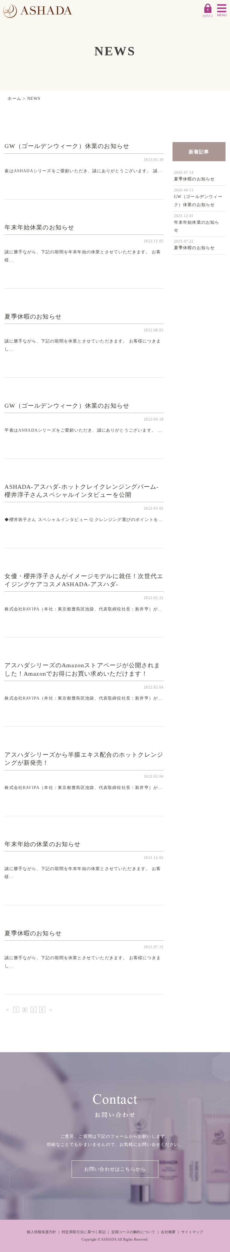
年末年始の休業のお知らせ (42, 844)
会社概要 (168, 1232)
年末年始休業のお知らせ (39, 227)
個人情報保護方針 (41, 1232)
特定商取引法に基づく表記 (84, 1232)
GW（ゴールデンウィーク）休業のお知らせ (66, 146)
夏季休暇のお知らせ (33, 316)
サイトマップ (192, 1232)
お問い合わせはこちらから (115, 1169)
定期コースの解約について (133, 1232)
